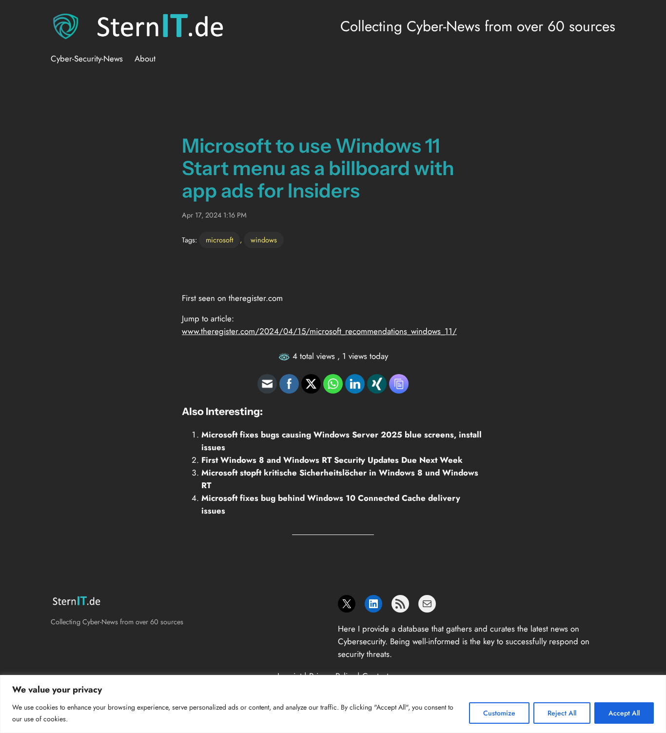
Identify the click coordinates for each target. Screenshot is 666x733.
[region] (333, 704)
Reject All (562, 713)
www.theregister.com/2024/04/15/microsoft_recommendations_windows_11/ (319, 331)
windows (264, 240)
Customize (499, 713)
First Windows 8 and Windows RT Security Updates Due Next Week (332, 460)
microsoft (219, 240)
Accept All (624, 713)
